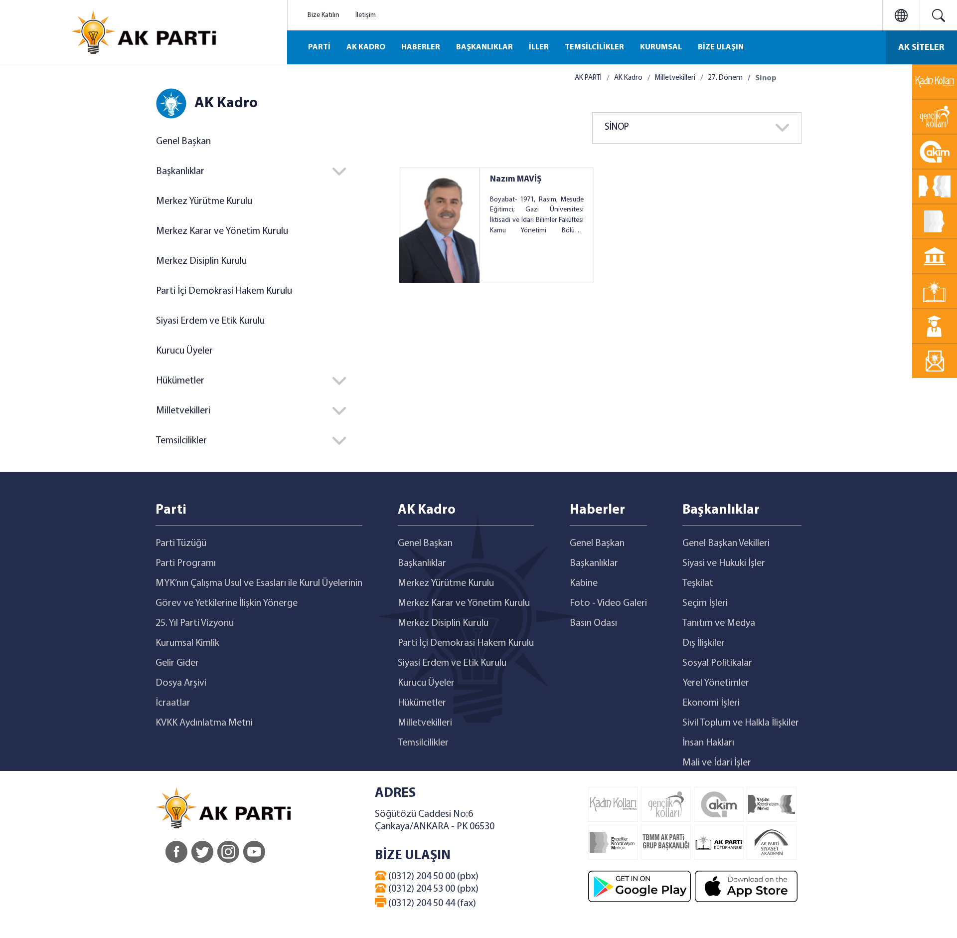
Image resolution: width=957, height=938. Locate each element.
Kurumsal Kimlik (187, 643)
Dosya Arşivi (181, 683)
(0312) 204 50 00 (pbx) (432, 877)
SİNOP (617, 127)
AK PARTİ (588, 78)
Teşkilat (697, 583)
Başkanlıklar (422, 563)
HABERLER (420, 47)
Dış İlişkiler (703, 643)
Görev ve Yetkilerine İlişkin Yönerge (227, 603)
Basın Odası (593, 623)
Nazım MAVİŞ (515, 179)
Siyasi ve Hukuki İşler (723, 563)
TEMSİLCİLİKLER (594, 47)
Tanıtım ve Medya (718, 623)
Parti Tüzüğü (181, 544)
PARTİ (319, 47)
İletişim (365, 15)
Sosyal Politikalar (717, 663)
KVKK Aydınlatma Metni (204, 723)
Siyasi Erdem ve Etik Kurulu (210, 321)
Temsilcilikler (423, 743)
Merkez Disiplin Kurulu (201, 261)
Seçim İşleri (705, 603)
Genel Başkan (183, 142)
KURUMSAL (661, 47)
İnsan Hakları (708, 743)
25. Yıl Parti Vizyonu (195, 623)
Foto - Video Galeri (608, 603)
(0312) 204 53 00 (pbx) (432, 889)
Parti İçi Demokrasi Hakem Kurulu (224, 291)
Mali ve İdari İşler (716, 763)
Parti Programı (186, 563)
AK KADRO (365, 47)
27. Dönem (725, 78)
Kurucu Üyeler (184, 351)
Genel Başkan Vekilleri (726, 544)
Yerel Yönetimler (715, 683)
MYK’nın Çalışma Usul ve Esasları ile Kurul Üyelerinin (259, 583)
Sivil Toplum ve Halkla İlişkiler (740, 723)
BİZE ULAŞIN (721, 47)
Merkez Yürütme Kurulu (204, 201)
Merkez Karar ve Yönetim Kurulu (222, 231)
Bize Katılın (323, 15)
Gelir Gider (177, 663)
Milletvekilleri (675, 78)
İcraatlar (173, 703)
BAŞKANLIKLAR (484, 47)
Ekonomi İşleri (711, 703)
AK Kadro (628, 78)
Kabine (584, 583)
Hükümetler (422, 703)
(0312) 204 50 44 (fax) (431, 904)
